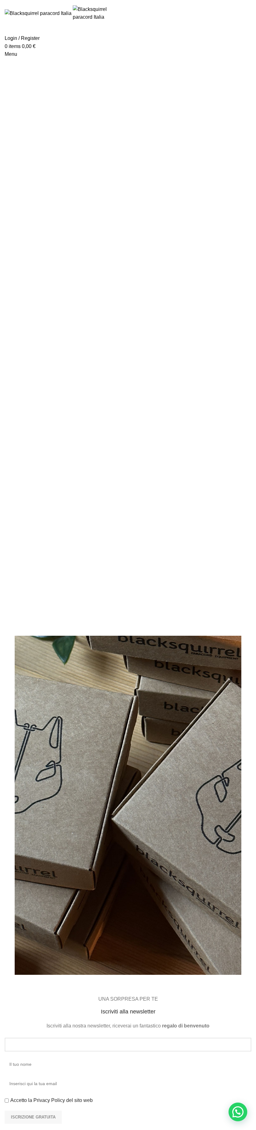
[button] (238, 1112)
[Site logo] (39, 13)
